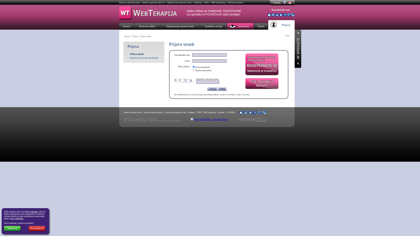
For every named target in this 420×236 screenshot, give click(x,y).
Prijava (135, 36)
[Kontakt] (273, 15)
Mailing (197, 2)
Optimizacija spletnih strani (179, 2)
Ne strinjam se (37, 228)
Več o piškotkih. (17, 218)
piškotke (34, 212)
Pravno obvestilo (260, 121)
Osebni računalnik (203, 70)
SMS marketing (218, 2)
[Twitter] (281, 15)
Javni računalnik (202, 67)
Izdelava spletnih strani (129, 2)
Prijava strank (137, 54)
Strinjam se (12, 228)
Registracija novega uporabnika (144, 58)
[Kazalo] (277, 15)
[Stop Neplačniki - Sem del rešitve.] (210, 119)
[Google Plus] (289, 15)
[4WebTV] (293, 15)
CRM (206, 2)
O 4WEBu (231, 112)
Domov (127, 36)
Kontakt (221, 112)
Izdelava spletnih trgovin (153, 2)
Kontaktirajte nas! (281, 10)
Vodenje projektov (235, 2)
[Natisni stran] (286, 35)
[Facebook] (285, 15)
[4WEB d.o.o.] (148, 19)
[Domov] (269, 15)
